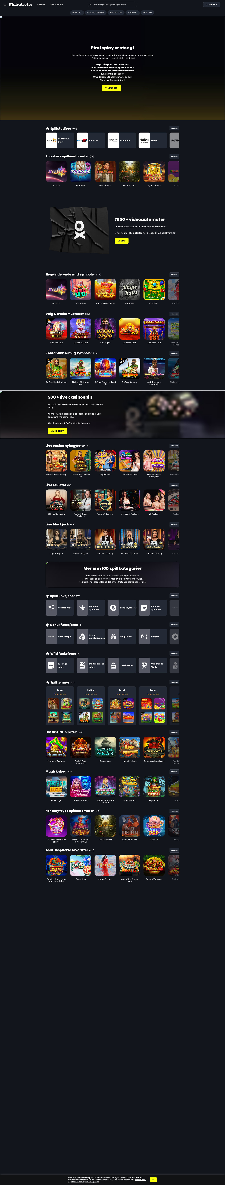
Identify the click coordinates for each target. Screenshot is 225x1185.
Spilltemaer (59, 682)
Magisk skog (56, 771)
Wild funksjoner (63, 653)
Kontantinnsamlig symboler (69, 353)
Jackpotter (116, 12)
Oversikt (77, 12)
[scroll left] (3, 12)
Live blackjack (57, 524)
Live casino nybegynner (65, 445)
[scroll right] (222, 12)
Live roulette (56, 485)
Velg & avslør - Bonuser (65, 314)
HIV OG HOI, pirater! (61, 732)
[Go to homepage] (20, 4)
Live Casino (56, 4)
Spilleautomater (95, 12)
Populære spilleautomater (67, 156)
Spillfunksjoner (62, 596)
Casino (41, 4)
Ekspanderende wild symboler (70, 274)
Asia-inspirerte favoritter (67, 850)
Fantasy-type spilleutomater (70, 811)
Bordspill (133, 12)
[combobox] (112, 4)
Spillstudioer (60, 128)
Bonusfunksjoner (64, 625)
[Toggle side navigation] (5, 4)
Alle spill (147, 12)
